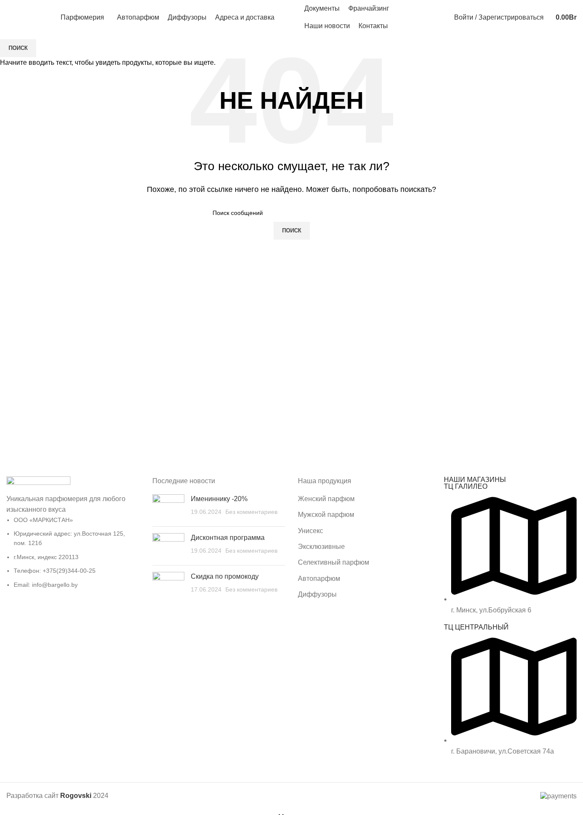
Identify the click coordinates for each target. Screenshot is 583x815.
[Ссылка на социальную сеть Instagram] (436, 17)
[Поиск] (9, 17)
